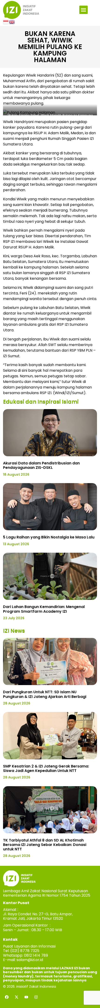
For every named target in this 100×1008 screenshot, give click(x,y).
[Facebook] (6, 997)
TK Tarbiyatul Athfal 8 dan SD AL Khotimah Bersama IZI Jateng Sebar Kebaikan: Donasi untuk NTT (44, 845)
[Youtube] (26, 997)
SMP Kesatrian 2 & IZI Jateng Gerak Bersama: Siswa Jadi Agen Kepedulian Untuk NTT (46, 768)
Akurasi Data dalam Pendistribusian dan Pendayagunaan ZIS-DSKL (41, 465)
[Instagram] (36, 997)
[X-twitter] (16, 997)
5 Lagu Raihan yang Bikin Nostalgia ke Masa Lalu (48, 537)
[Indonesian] (6, 21)
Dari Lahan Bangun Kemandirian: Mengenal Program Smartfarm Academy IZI (44, 609)
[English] (12, 21)
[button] (83, 10)
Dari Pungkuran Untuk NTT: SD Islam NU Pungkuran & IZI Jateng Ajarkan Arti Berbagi (44, 694)
